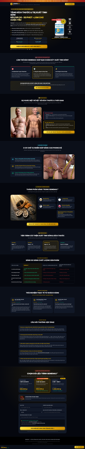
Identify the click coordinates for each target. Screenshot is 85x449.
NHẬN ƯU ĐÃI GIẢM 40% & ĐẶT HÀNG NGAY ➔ (29, 46)
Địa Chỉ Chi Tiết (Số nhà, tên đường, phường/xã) (52, 410)
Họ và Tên (22, 405)
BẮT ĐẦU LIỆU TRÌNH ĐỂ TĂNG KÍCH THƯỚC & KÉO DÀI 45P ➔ (59, 132)
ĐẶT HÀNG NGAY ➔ (69, 3)
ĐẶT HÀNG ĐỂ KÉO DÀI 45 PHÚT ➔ (42, 87)
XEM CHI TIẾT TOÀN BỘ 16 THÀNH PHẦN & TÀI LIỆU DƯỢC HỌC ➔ (42, 224)
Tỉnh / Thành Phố (23, 410)
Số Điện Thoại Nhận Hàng (48, 405)
